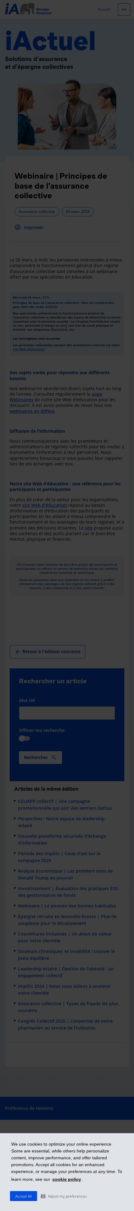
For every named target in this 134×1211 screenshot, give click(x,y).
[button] (64, 1196)
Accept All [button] (23, 1196)
